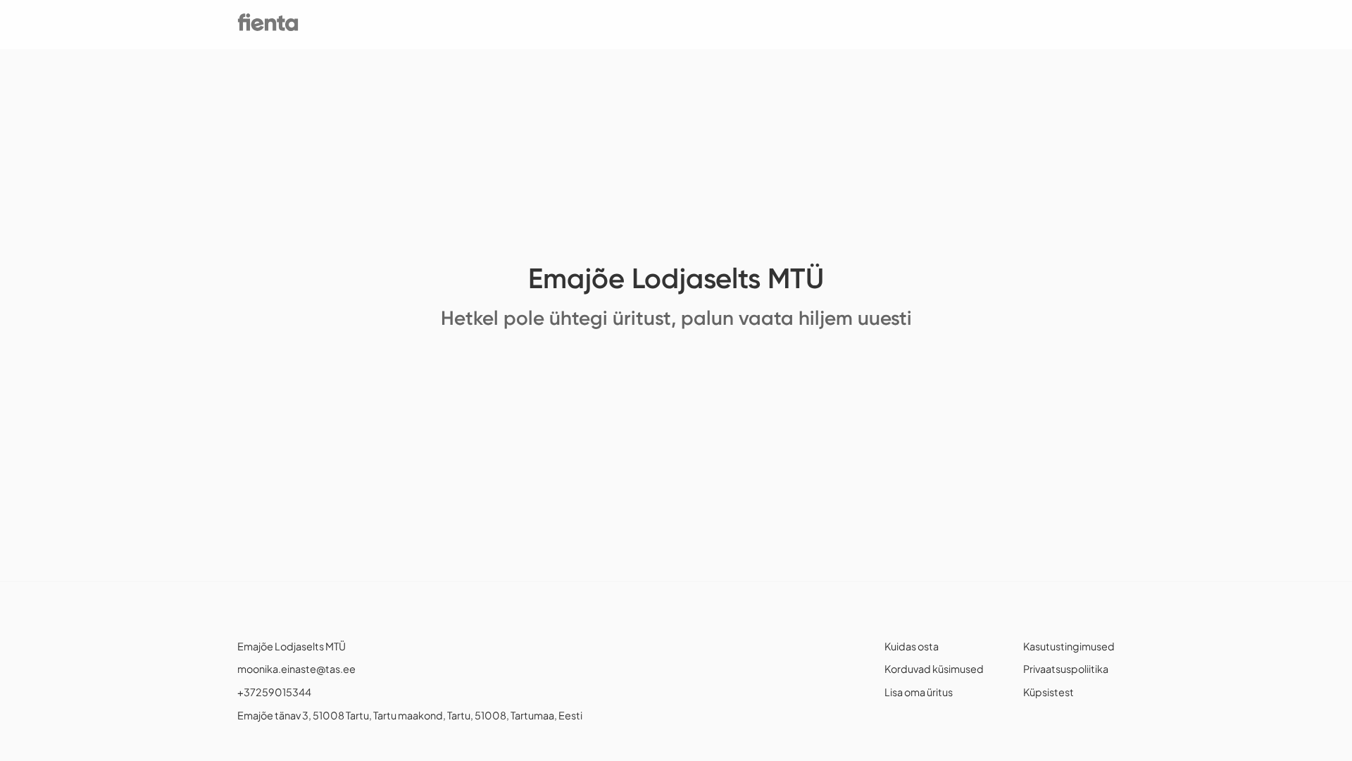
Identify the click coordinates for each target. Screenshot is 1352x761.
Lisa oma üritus (918, 692)
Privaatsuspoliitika (1065, 668)
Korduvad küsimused (934, 668)
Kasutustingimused (1069, 646)
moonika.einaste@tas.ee (296, 668)
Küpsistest (1048, 692)
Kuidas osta (911, 646)
